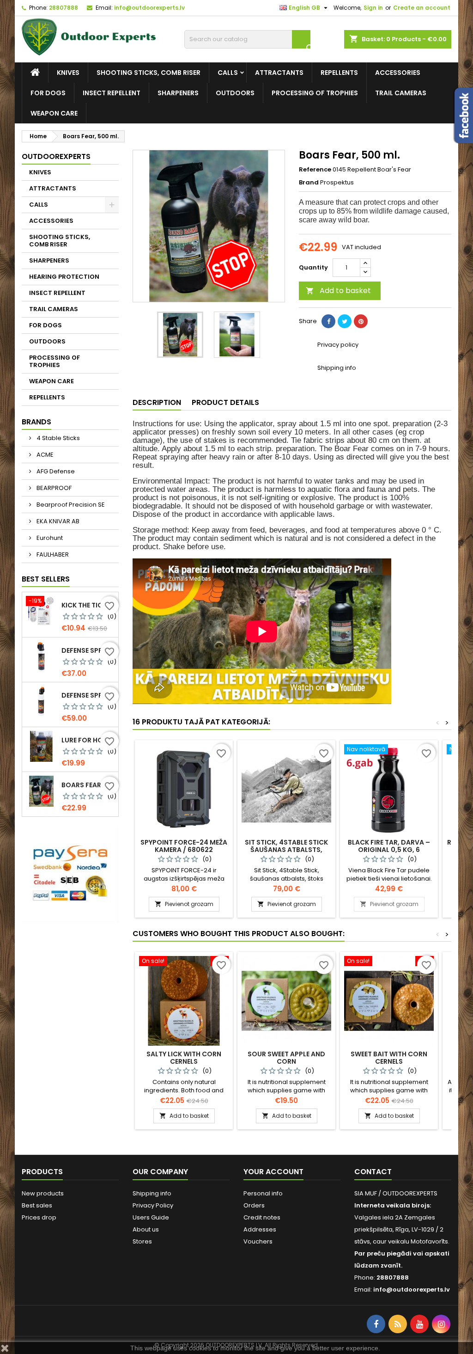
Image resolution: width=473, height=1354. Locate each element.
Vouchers (258, 1241)
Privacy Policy (153, 1205)
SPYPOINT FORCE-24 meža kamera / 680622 (183, 846)
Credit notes (261, 1217)
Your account (273, 1171)
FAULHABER (52, 554)
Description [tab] (157, 402)
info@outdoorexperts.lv (149, 8)
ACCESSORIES (397, 72)
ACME (44, 454)
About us (146, 1229)
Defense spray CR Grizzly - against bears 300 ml (88, 695)
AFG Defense (55, 471)
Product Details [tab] (225, 402)
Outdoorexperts (56, 156)
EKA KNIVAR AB (57, 521)
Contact (373, 1171)
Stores (142, 1241)
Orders (254, 1205)
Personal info (263, 1193)
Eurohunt (49, 537)
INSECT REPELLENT (111, 93)
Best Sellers (46, 579)
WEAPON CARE (54, 113)
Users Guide (151, 1217)
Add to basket (338, 290)
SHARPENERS (178, 93)
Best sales (37, 1205)
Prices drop (39, 1217)
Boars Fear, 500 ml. (88, 785)
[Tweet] (345, 321)
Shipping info (152, 1193)
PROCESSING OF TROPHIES (315, 93)
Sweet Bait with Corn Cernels (389, 1057)
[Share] (328, 321)
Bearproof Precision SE (70, 504)
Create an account (421, 8)
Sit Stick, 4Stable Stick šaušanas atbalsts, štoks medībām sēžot (286, 850)
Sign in (373, 8)
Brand (309, 182)
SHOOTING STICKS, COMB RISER (148, 72)
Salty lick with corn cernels (183, 1057)
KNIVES (68, 72)
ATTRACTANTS (279, 72)
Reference (315, 169)
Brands (36, 422)
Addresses (259, 1229)
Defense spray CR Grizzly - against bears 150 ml (88, 650)
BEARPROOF (53, 488)
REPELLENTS (339, 72)
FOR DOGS (48, 93)
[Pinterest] (361, 321)
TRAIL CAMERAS (400, 93)
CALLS (228, 72)
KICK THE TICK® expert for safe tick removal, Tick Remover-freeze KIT (88, 605)
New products (43, 1193)
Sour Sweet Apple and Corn (286, 1057)
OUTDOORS (235, 93)
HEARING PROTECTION (64, 276)
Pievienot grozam (184, 904)
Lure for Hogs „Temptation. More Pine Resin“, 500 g (88, 740)
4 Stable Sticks (57, 438)
